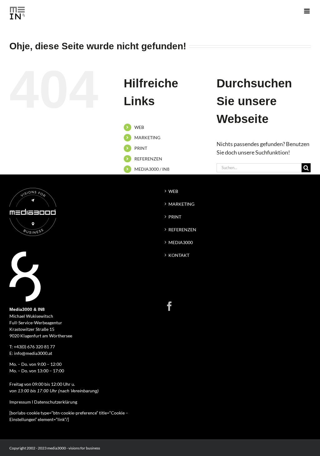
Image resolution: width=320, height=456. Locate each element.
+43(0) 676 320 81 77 (34, 346)
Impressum (20, 402)
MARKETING (147, 137)
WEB (139, 127)
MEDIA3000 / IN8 (151, 169)
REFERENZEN (148, 158)
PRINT (140, 148)
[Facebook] (169, 306)
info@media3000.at (33, 353)
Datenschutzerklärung (55, 402)
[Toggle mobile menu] (307, 11)
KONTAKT (178, 255)
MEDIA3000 (180, 242)
